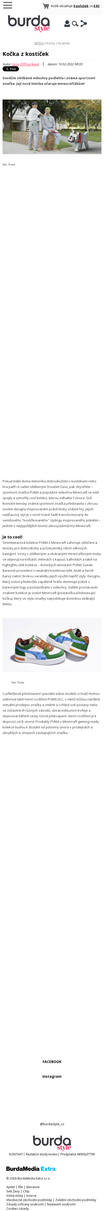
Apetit (10, 1187)
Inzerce (31, 1195)
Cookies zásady (17, 1208)
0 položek (81, 6)
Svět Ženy (13, 1191)
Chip (26, 1191)
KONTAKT (16, 1154)
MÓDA (39, 43)
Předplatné (68, 1154)
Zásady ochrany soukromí (25, 1204)
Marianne (33, 1187)
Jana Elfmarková (25, 64)
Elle (20, 1187)
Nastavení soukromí (61, 1204)
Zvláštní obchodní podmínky (75, 1200)
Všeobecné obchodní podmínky (29, 1200)
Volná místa (14, 1195)
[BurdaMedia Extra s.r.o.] (31, 1170)
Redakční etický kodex (41, 1154)
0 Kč (96, 6)
